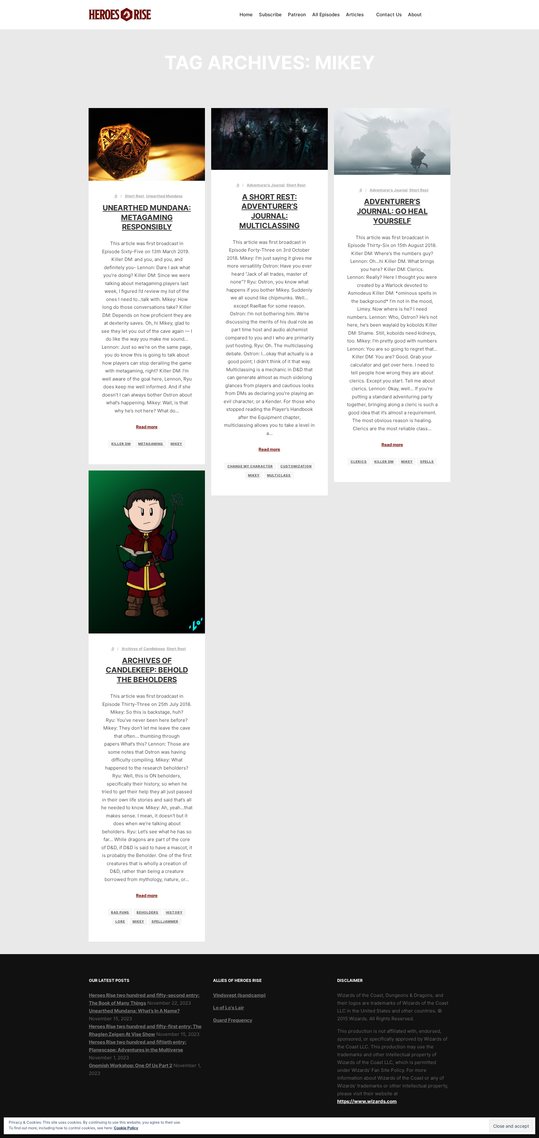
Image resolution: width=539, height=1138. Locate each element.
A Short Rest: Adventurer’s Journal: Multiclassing (269, 211)
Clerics (359, 461)
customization (296, 466)
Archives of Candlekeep (143, 649)
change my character (250, 466)
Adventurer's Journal (265, 185)
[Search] (440, 15)
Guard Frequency (232, 1020)
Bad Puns (120, 912)
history (174, 912)
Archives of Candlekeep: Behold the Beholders (147, 670)
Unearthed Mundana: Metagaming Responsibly (147, 217)
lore (120, 921)
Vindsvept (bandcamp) (239, 995)
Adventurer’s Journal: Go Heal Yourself (392, 211)
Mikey (176, 444)
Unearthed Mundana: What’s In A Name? (134, 1011)
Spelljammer (165, 921)
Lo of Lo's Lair (228, 1008)
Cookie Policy (126, 1128)
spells (427, 461)
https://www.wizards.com (367, 1101)
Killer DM (121, 444)
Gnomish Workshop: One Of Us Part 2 (130, 1065)
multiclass (279, 475)
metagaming (150, 444)
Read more (147, 426)
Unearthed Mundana (164, 196)
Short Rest (134, 196)
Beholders (147, 912)
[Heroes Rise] (120, 14)
